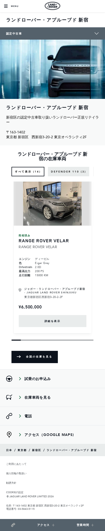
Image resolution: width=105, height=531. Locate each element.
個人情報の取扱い (16, 473)
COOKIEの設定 (14, 492)
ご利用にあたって (16, 464)
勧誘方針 (11, 482)
